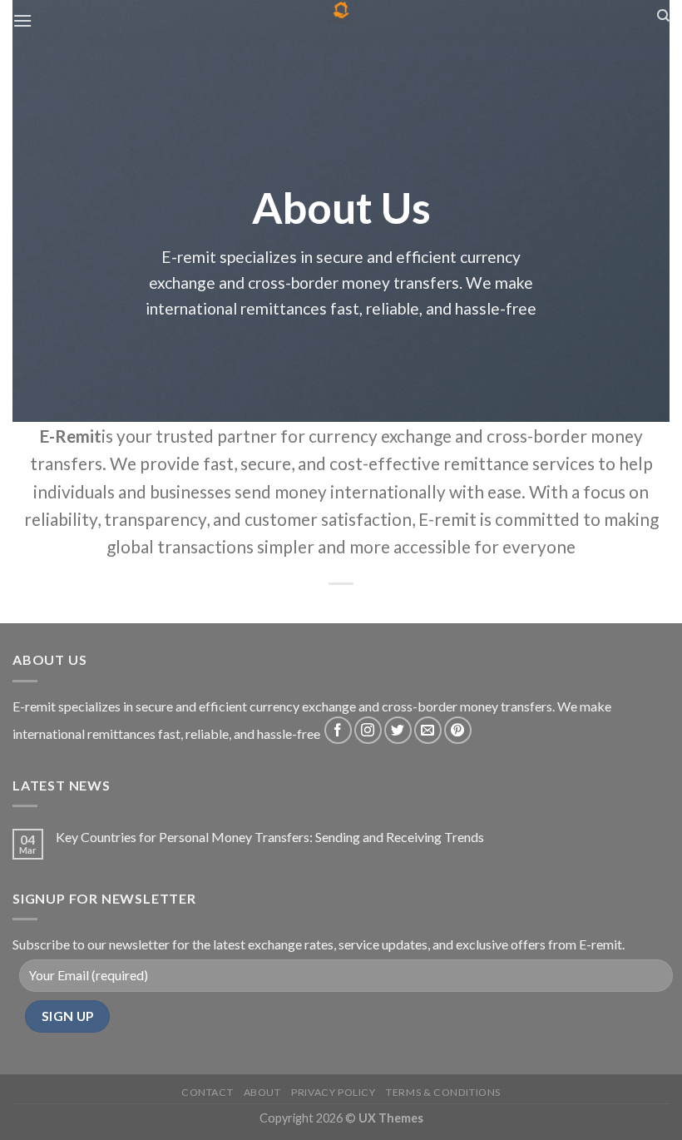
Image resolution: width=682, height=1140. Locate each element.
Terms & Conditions (443, 1092)
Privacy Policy (333, 1092)
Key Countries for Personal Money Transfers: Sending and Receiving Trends (270, 837)
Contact (207, 1092)
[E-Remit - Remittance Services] (341, 12)
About (262, 1092)
